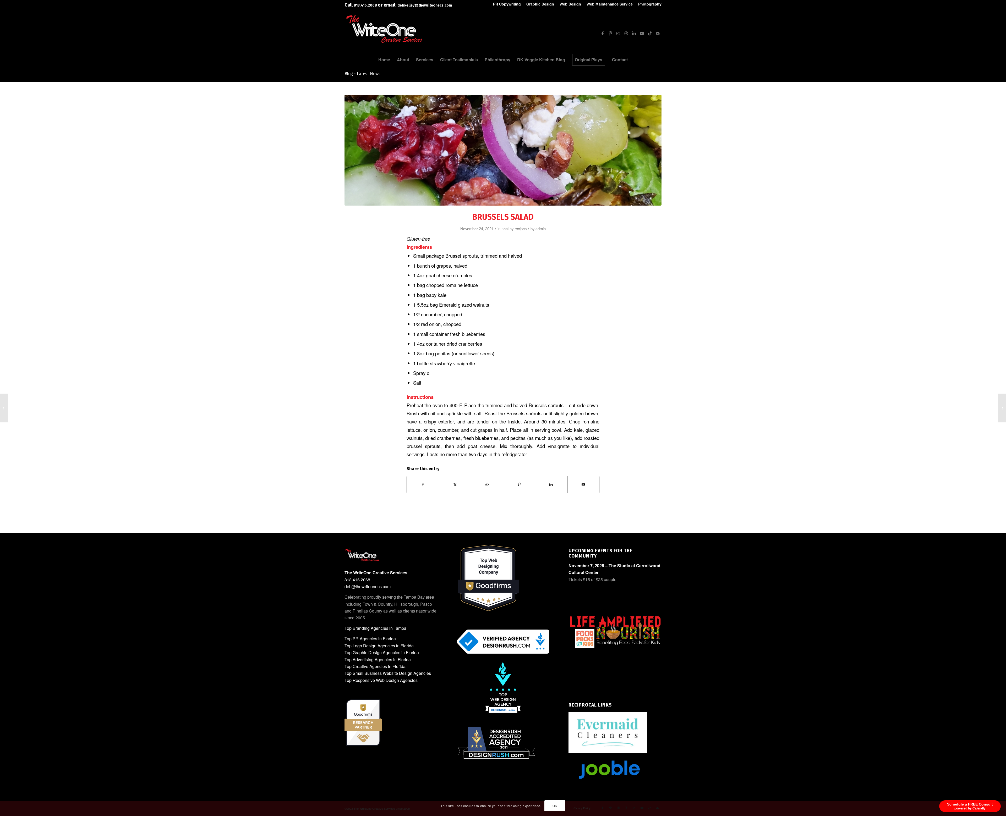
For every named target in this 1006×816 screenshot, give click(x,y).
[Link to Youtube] (642, 33)
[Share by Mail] (583, 484)
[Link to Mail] (657, 33)
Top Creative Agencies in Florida (375, 666)
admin (540, 228)
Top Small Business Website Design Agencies (388, 673)
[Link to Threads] (626, 33)
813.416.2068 (366, 5)
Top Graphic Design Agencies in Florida (382, 652)
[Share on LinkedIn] (551, 484)
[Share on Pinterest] (519, 484)
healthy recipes (514, 228)
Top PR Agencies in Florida (370, 639)
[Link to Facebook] (602, 33)
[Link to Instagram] (618, 33)
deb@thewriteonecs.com (368, 586)
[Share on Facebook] (423, 484)
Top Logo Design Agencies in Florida (379, 646)
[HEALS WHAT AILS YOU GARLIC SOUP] (1002, 408)
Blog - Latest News (362, 73)
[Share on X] (455, 484)
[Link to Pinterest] (610, 33)
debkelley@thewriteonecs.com (424, 5)
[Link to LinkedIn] (634, 33)
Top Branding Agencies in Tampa (375, 628)
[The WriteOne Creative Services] (384, 43)
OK (555, 805)
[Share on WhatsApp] (487, 484)
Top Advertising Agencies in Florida (378, 660)
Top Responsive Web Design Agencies (381, 680)
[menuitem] (507, 4)
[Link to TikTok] (650, 33)
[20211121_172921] (503, 150)
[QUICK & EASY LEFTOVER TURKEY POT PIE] (4, 408)
